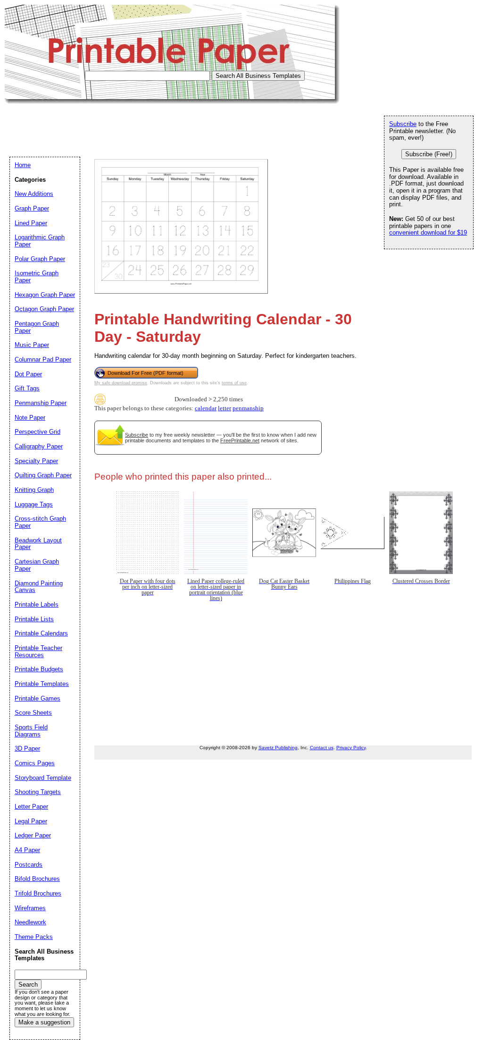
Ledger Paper (33, 835)
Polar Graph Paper (40, 258)
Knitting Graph (34, 489)
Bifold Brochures (37, 878)
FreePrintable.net (239, 440)
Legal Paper (31, 821)
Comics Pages (35, 763)
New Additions (34, 193)
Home (23, 165)
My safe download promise (120, 382)
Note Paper (30, 417)
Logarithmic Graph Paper (40, 241)
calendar (206, 408)
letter (224, 408)
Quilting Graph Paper (43, 475)
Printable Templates (42, 683)
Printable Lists (34, 619)
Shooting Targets (38, 791)
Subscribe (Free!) (428, 154)
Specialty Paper (36, 461)
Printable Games (37, 698)
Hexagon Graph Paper (45, 294)
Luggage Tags (34, 504)
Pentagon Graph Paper (37, 327)
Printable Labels (36, 604)
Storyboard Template (43, 777)
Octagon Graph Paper (44, 309)
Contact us (321, 747)
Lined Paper (31, 223)
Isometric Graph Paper (36, 277)
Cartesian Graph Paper (37, 565)
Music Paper (32, 344)
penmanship (248, 408)
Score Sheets (33, 712)
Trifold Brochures (38, 893)
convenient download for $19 (428, 232)
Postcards (28, 864)
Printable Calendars (41, 633)
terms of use (234, 382)
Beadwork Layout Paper (38, 544)
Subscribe (136, 435)
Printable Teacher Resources (38, 651)
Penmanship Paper (41, 402)
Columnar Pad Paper (43, 359)
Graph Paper (32, 208)
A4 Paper (27, 850)
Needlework (30, 922)
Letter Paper (31, 806)
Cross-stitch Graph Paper (40, 522)
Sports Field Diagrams (31, 731)
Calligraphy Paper (39, 446)
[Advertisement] (176, 125)
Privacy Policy (351, 747)
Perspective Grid (37, 431)
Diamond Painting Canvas (39, 587)
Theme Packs (34, 936)
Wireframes (30, 908)
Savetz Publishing (278, 747)
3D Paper (27, 748)
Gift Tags (27, 388)
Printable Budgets (39, 669)
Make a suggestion (44, 1022)
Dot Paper (28, 374)
